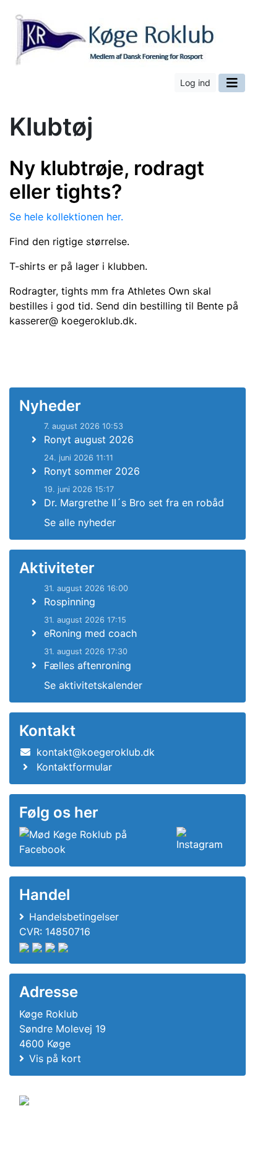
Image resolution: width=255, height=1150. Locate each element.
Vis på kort (55, 1058)
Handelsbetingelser (74, 916)
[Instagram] (203, 842)
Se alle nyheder (80, 522)
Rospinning (69, 601)
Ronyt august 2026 (89, 439)
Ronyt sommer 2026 (92, 471)
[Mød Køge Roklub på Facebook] (95, 842)
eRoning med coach (90, 633)
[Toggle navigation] (231, 83)
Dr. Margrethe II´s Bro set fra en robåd (134, 502)
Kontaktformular (74, 767)
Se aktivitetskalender (93, 685)
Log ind (195, 82)
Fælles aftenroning (87, 665)
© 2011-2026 (44, 1133)
